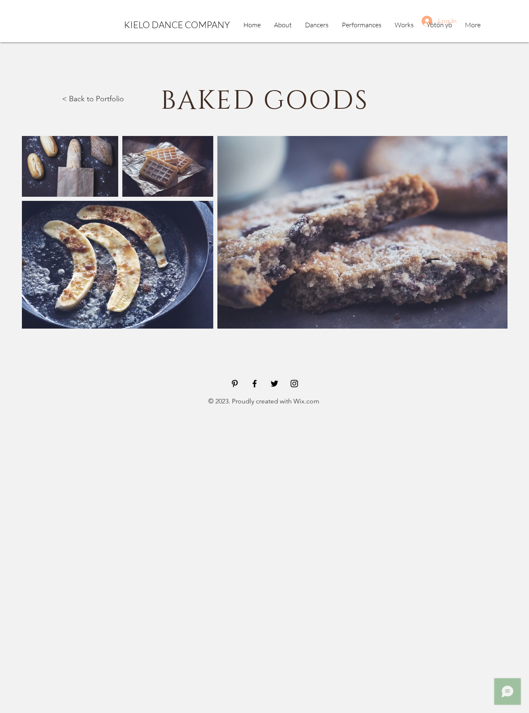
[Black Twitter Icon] (274, 384)
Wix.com (306, 401)
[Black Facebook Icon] (255, 384)
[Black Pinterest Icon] (235, 384)
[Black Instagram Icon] (294, 384)
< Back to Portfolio (93, 98)
